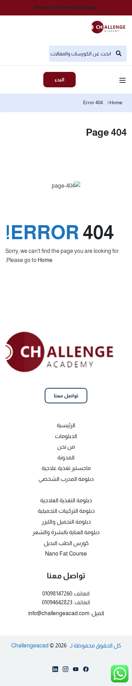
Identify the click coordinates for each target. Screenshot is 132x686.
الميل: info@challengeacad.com (66, 613)
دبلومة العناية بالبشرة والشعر (66, 532)
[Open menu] (123, 81)
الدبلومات (66, 436)
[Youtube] (75, 670)
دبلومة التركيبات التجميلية (66, 511)
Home (115, 102)
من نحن (66, 447)
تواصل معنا (66, 395)
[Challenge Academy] (110, 26)
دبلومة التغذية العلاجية (66, 500)
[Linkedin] (55, 670)
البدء (59, 79)
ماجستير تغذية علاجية (66, 468)
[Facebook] (86, 670)
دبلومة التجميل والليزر (66, 522)
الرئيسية (66, 425)
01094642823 (57, 602)
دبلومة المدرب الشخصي (66, 479)
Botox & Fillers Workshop (66, 8)
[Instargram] (65, 670)
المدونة (66, 457)
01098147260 (57, 594)
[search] (118, 53)
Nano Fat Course (66, 554)
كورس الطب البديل (66, 543)
